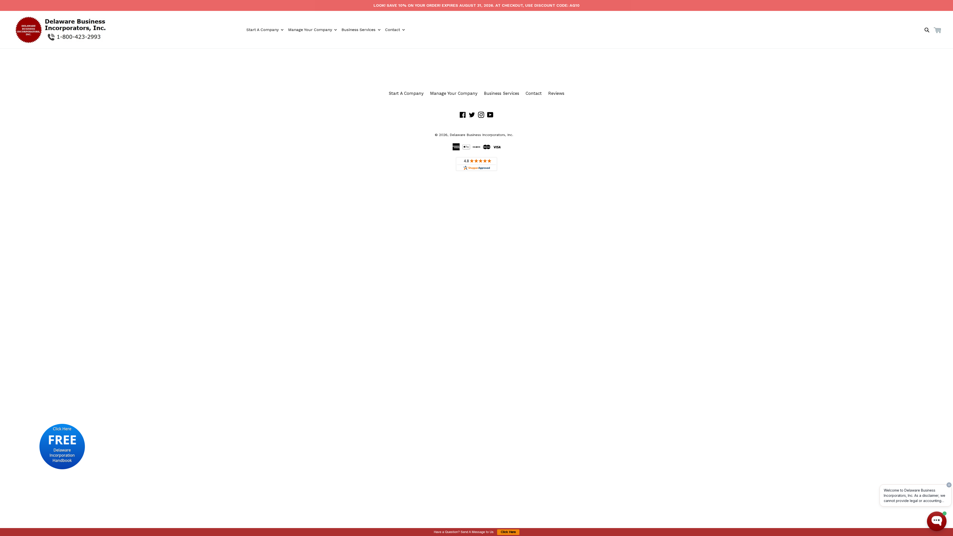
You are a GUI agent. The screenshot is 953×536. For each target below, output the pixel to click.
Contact (534, 93)
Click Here (508, 532)
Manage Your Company (453, 93)
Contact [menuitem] (392, 29)
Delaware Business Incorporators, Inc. (481, 135)
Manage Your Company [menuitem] (310, 29)
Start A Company (406, 93)
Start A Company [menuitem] (262, 29)
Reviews (556, 93)
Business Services (501, 93)
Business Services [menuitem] (358, 29)
